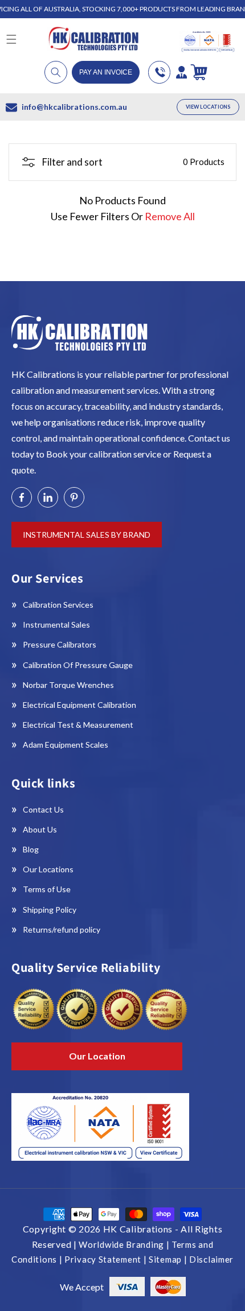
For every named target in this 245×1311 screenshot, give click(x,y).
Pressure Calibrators (59, 644)
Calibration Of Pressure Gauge (78, 665)
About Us (40, 829)
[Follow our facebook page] (21, 497)
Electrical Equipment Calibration (79, 705)
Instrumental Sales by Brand (86, 534)
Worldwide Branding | (125, 1244)
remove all (170, 216)
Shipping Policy (49, 909)
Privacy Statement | (106, 1259)
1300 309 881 (159, 72)
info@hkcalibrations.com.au (74, 107)
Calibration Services (58, 604)
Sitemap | (169, 1259)
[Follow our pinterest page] (74, 497)
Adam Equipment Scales (65, 744)
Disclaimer (211, 1259)
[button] (55, 72)
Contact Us (43, 809)
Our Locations (48, 869)
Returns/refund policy (61, 929)
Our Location (97, 1055)
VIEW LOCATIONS (208, 107)
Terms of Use (47, 889)
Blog (31, 849)
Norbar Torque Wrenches (68, 685)
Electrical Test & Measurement (78, 724)
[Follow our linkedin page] (48, 497)
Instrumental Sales (56, 624)
